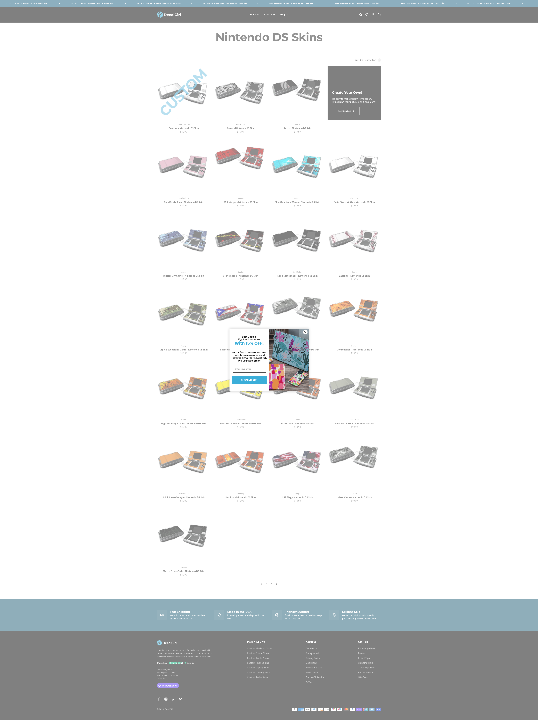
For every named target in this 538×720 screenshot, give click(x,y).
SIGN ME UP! (249, 380)
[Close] (305, 332)
